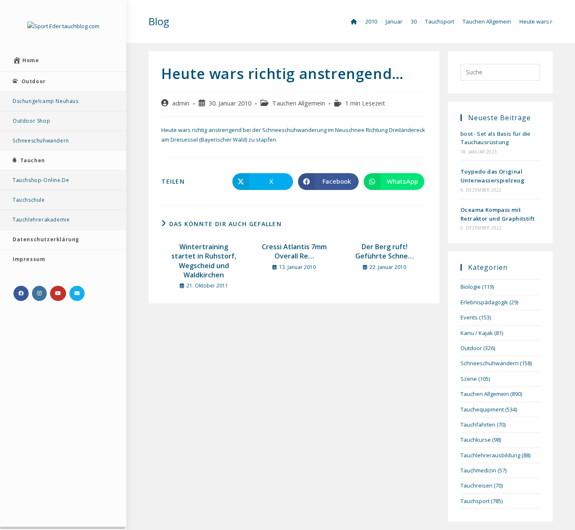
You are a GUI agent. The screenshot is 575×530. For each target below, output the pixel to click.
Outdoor (471, 348)
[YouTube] (58, 293)
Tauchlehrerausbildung (490, 455)
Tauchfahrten (478, 424)
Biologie (471, 286)
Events (469, 317)
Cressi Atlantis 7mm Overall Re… (294, 251)
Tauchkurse (476, 439)
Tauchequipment (482, 409)
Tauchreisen (476, 485)
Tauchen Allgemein (298, 103)
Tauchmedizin (478, 470)
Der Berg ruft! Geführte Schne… (384, 251)
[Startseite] (354, 21)
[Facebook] (21, 293)
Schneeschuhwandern (490, 363)
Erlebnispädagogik (484, 302)
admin (180, 103)
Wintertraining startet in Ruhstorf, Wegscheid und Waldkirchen (203, 261)
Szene (469, 378)
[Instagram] (39, 293)
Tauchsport (475, 501)
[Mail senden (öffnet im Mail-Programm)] (77, 293)
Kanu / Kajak (477, 333)
